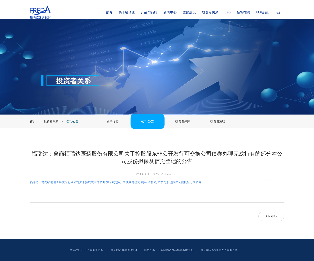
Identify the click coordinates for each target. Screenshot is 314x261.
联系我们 (262, 12)
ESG (228, 12)
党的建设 (189, 12)
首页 (109, 12)
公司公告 (72, 121)
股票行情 (112, 121)
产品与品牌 (149, 12)
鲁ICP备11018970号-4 (124, 250)
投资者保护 (182, 121)
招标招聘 (243, 12)
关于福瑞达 (126, 12)
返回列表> (271, 216)
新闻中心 (170, 12)
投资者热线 (217, 121)
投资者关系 (210, 12)
